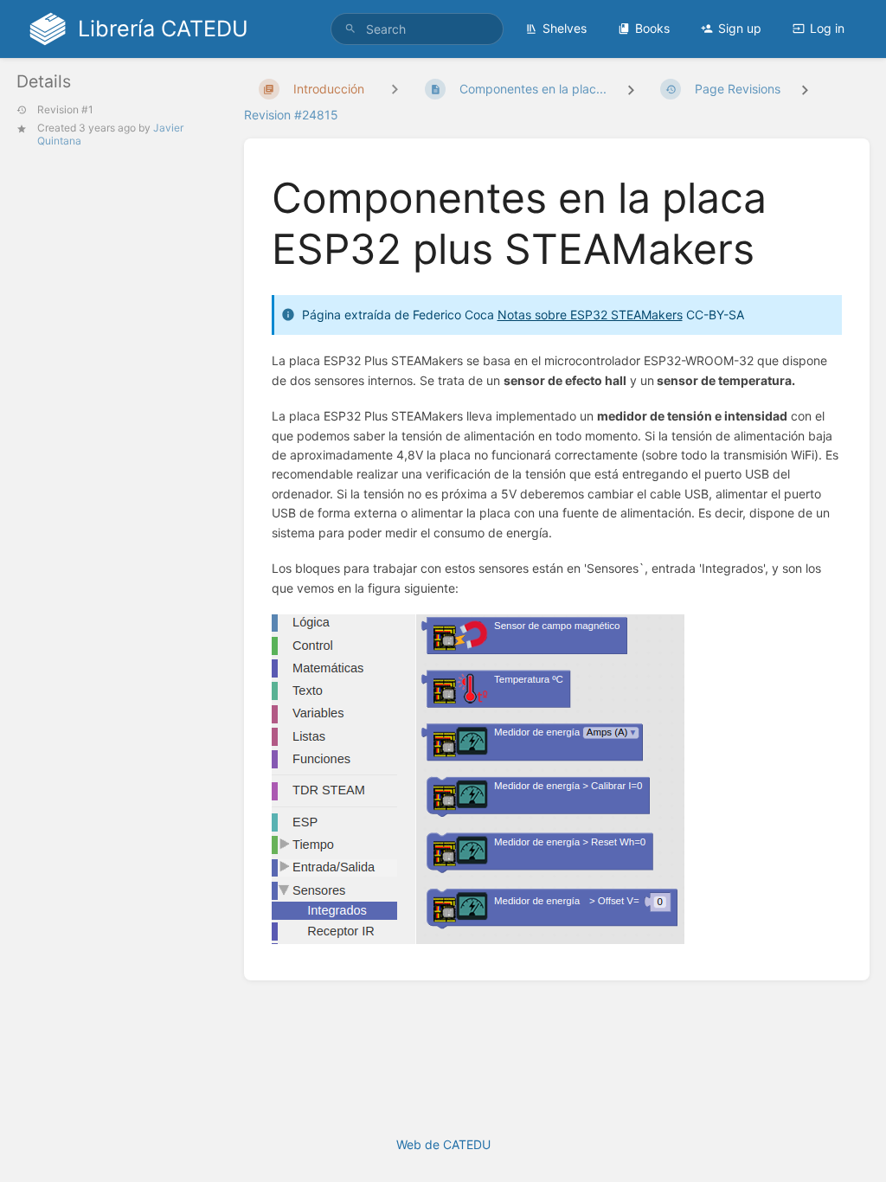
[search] (417, 29)
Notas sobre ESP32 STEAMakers (590, 314)
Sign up (739, 28)
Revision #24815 (291, 114)
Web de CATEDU (443, 1144)
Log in (827, 28)
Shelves (565, 28)
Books (652, 28)
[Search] (350, 29)
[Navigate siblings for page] (394, 89)
